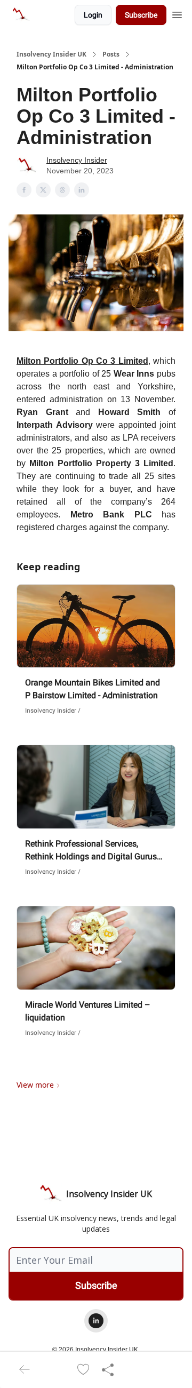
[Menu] (177, 13)
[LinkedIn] (96, 1321)
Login (93, 15)
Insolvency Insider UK (51, 54)
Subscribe (141, 15)
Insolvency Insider (76, 160)
